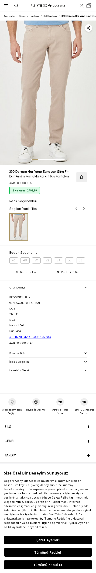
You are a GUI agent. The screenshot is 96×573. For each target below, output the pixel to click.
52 (47, 260)
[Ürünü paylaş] (88, 28)
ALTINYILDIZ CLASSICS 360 (30, 337)
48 (25, 260)
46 (14, 260)
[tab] (35, 159)
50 (36, 260)
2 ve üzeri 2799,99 (25, 190)
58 (80, 260)
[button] (81, 177)
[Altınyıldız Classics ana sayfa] (48, 5)
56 (69, 260)
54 (58, 260)
